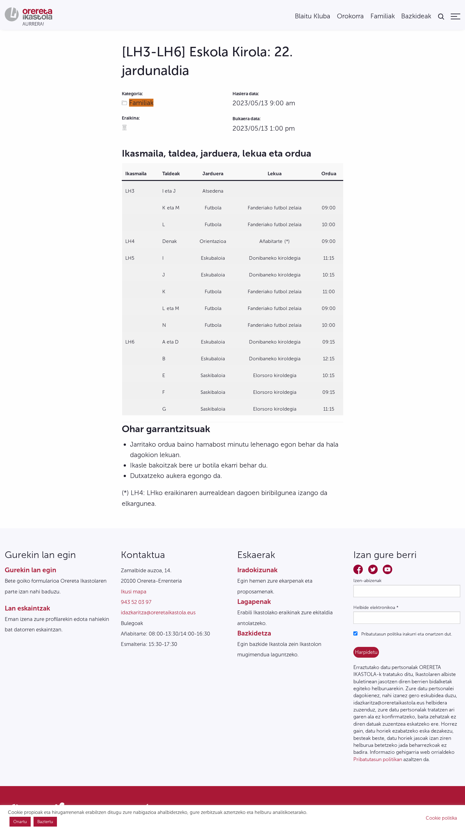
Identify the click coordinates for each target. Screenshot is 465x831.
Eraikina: (131, 118)
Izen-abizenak (367, 580)
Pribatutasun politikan (377, 759)
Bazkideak (416, 16)
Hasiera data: (245, 93)
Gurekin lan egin (30, 570)
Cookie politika (441, 818)
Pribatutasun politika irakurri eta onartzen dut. (406, 634)
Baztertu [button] (45, 821)
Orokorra (350, 16)
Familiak (382, 16)
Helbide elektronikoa (376, 607)
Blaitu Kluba (312, 16)
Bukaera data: (246, 118)
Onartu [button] (20, 821)
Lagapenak (254, 601)
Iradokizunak (257, 570)
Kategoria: (132, 93)
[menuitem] (312, 16)
